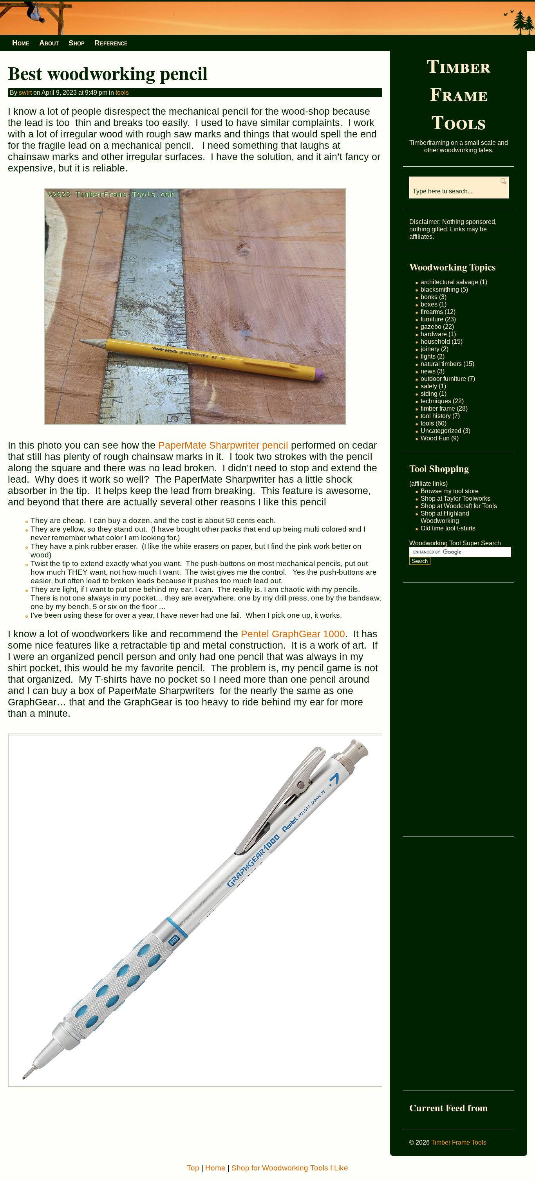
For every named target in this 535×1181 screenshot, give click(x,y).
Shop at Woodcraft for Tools (459, 505)
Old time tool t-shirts (448, 528)
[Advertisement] (440, 709)
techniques (436, 400)
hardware (434, 333)
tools (427, 423)
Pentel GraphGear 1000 (293, 633)
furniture (432, 319)
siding (429, 393)
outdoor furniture (443, 378)
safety (429, 385)
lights (428, 356)
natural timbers (441, 363)
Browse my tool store (450, 490)
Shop (77, 43)
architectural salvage (449, 281)
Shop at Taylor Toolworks (455, 498)
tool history (436, 415)
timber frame (438, 408)
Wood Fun (435, 438)
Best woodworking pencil (108, 72)
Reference (111, 43)
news (428, 371)
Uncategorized (441, 430)
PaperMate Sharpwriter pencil (223, 445)
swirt (25, 92)
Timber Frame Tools (459, 93)
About (49, 43)
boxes (429, 304)
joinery (430, 348)
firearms (432, 311)
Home (20, 43)
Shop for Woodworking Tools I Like (289, 1168)
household (435, 341)
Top (193, 1168)
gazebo (431, 326)
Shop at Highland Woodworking (445, 517)
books (429, 296)
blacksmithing (440, 289)
